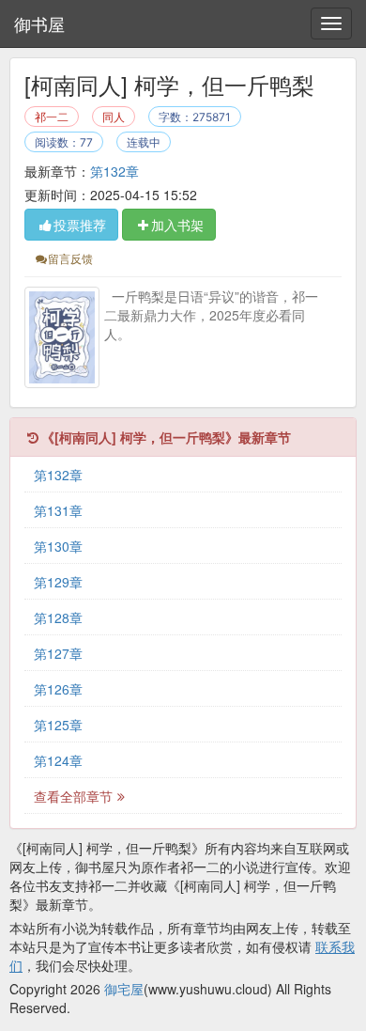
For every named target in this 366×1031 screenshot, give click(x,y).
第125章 (58, 724)
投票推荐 (79, 224)
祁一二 (52, 117)
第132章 (114, 171)
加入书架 (177, 224)
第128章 (58, 617)
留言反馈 (70, 258)
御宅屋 (124, 988)
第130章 (58, 546)
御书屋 (39, 23)
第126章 (58, 689)
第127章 (58, 653)
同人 (113, 117)
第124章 (58, 760)
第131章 (58, 510)
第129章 (58, 581)
